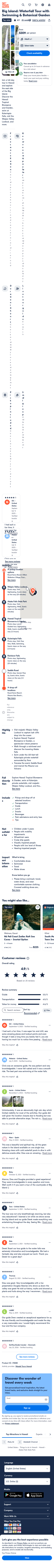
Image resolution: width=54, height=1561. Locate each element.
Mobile (7, 1489)
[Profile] (49, 5)
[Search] (23, 5)
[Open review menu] (49, 1025)
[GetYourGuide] (5, 5)
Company (8, 1510)
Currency (8, 1475)
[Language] (43, 5)
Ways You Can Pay (12, 1521)
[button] (22, 20)
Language (8, 1463)
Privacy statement (12, 1423)
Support (7, 1504)
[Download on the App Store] (34, 1495)
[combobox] (32, 1013)
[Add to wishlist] (37, 907)
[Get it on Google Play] (13, 1495)
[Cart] (36, 5)
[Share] (49, 20)
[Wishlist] (29, 5)
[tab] (17, 1434)
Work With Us (10, 1516)
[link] (21, 927)
